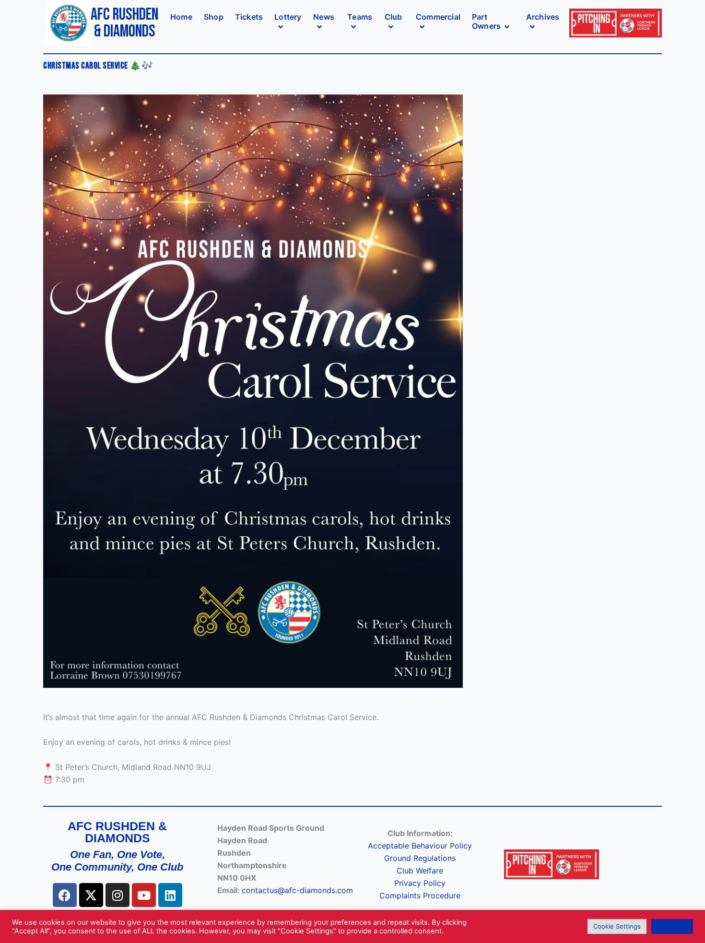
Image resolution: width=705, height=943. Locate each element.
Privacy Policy (420, 883)
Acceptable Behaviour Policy (420, 845)
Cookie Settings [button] (617, 926)
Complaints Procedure (419, 895)
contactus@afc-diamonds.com (297, 890)
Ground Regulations (420, 858)
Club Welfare (420, 870)
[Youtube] (144, 895)
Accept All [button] (672, 926)
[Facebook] (65, 895)
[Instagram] (117, 895)
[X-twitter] (91, 895)
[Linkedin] (170, 895)
